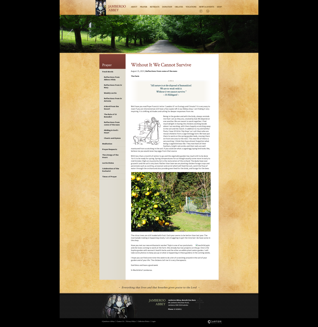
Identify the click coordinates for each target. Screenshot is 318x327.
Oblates (179, 7)
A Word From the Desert (111, 107)
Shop (219, 7)
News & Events (206, 7)
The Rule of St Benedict (110, 115)
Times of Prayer (109, 176)
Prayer (143, 7)
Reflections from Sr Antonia (113, 99)
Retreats (154, 7)
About (134, 7)
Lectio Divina (108, 163)
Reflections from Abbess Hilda (112, 78)
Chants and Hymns (112, 138)
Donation (167, 7)
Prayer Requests (109, 149)
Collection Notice (143, 321)
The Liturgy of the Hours (110, 156)
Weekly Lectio (110, 93)
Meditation (107, 143)
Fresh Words (107, 71)
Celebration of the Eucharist (110, 169)
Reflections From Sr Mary (113, 86)
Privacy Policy (131, 321)
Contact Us (120, 321)
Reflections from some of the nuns (112, 123)
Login (153, 321)
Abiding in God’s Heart (111, 131)
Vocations (191, 7)
